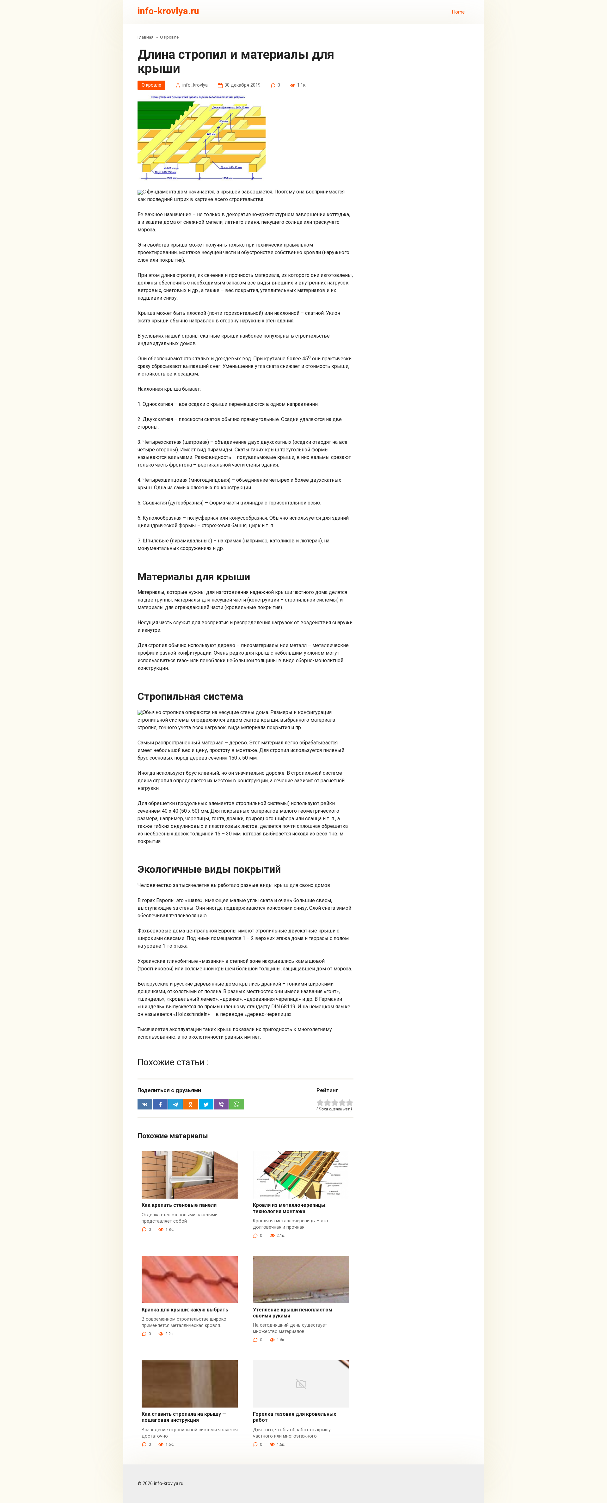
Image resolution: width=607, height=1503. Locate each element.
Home (458, 12)
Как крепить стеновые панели (179, 1205)
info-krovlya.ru (168, 11)
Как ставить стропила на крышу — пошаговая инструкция (184, 1417)
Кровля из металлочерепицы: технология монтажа (290, 1208)
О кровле (151, 85)
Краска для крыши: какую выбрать (185, 1310)
